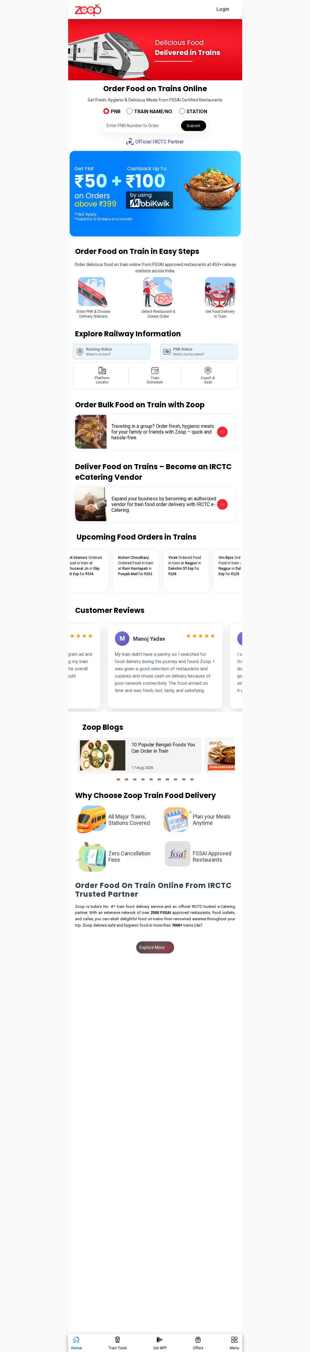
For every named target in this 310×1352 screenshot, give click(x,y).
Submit (193, 125)
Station (196, 111)
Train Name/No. (153, 111)
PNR (115, 111)
